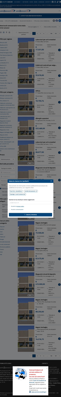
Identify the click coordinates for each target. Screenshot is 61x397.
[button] (47, 368)
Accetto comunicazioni (17, 209)
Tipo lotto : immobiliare (16, 191)
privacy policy (20, 206)
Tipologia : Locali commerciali (17, 194)
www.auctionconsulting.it (38, 392)
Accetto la (17, 206)
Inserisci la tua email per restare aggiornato (21, 200)
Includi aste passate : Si (31, 191)
